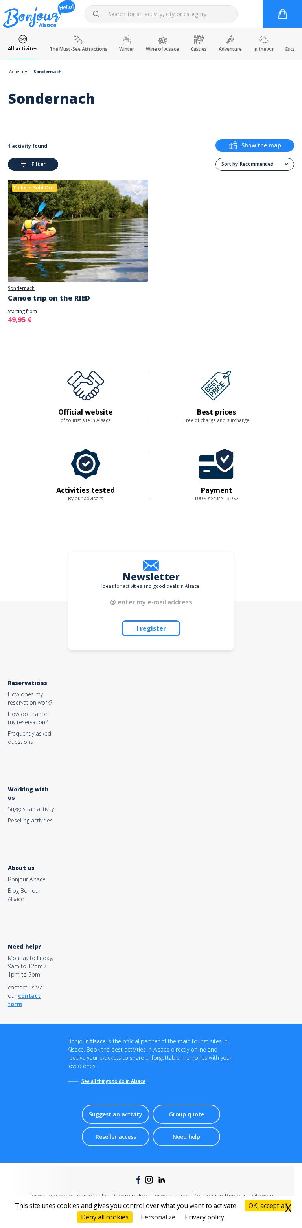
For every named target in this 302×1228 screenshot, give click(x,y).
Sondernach (21, 288)
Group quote (186, 1114)
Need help (186, 1136)
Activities (18, 71)
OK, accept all (268, 1205)
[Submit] (99, 13)
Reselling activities (30, 820)
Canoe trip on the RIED (49, 298)
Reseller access (116, 1136)
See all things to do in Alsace (113, 1081)
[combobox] (161, 13)
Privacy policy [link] (204, 1217)
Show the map (261, 145)
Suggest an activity (31, 809)
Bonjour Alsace (27, 879)
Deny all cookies (105, 1217)
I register (151, 628)
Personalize (158, 1217)
